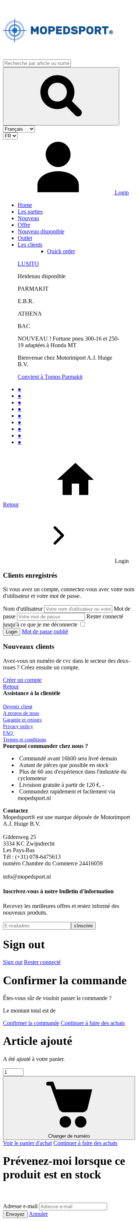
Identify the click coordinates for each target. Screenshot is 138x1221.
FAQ (8, 733)
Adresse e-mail (20, 1206)
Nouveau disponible (41, 231)
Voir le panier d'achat (27, 1143)
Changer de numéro (69, 1136)
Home (25, 205)
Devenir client (17, 706)
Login (11, 632)
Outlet (25, 238)
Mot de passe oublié (45, 631)
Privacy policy (18, 726)
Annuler (38, 1214)
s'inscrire (83, 926)
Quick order (61, 251)
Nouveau (28, 218)
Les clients (30, 244)
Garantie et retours (22, 720)
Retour (11, 504)
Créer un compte (22, 680)
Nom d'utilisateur (23, 609)
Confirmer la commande (31, 1023)
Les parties (30, 211)
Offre (24, 225)
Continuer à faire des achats (93, 1023)
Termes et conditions (24, 739)
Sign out (12, 962)
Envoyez (15, 1214)
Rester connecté (42, 962)
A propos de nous (21, 713)
